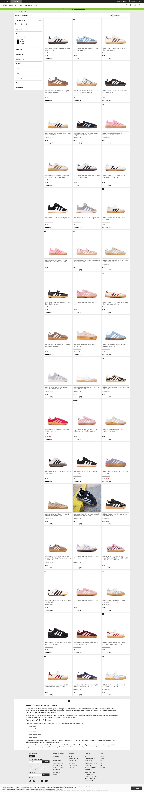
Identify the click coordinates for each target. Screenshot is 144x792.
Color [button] (17, 68)
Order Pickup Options (58, 767)
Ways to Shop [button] (19, 87)
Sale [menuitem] (36, 5)
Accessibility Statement (90, 767)
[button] (140, 1)
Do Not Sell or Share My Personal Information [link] (90, 777)
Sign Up (32, 756)
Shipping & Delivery (57, 765)
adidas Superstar (33, 732)
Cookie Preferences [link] (89, 780)
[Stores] (131, 5)
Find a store (32, 772)
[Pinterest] (34, 780)
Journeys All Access (74, 758)
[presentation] (11, 5)
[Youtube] (47, 780)
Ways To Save (72, 763)
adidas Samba (32, 726)
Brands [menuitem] (11, 5)
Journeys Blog (72, 760)
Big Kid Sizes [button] (19, 63)
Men (101, 760)
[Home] (5, 5)
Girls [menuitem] (16, 5)
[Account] (135, 5)
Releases (102, 767)
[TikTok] (30, 780)
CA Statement (88, 769)
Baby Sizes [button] (19, 49)
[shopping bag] (140, 5)
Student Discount (73, 765)
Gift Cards (71, 767)
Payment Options (57, 769)
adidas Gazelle (33, 729)
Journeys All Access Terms (91, 772)
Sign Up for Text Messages (36, 759)
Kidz (101, 763)
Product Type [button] (19, 78)
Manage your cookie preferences (37, 787)
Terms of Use (88, 765)
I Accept (136, 788)
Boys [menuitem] (21, 5)
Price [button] (17, 73)
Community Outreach (90, 758)
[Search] (127, 5)
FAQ (54, 758)
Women (102, 758)
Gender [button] (18, 33)
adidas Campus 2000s (35, 734)
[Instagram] (38, 780)
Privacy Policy (88, 760)
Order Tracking (123, 1)
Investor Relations (89, 774)
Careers (87, 756)
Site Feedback (56, 772)
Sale (101, 765)
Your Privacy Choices (92, 763)
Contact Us (56, 756)
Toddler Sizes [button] (19, 54)
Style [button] (17, 82)
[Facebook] (42, 780)
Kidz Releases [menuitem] (28, 5)
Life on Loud (71, 756)
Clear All (40, 20)
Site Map (55, 774)
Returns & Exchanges (58, 763)
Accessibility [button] (134, 1)
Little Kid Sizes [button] (20, 59)
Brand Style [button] (19, 29)
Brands (102, 756)
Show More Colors (49, 52)
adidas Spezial (33, 737)
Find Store (45, 774)
